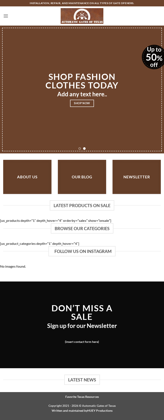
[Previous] (9, 89)
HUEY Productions (100, 410)
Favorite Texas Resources (82, 396)
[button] (5, 16)
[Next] (155, 89)
